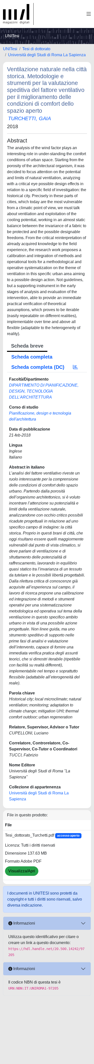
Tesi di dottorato (36, 49)
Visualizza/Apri (21, 871)
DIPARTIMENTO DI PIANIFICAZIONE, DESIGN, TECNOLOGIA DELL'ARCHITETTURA (43, 391)
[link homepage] (18, 14)
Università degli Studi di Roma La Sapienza (47, 55)
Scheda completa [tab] (31, 357)
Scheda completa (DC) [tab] (37, 367)
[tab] (75, 367)
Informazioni (23, 923)
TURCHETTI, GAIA (29, 118)
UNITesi (10, 49)
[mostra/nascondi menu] (88, 13)
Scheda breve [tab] (27, 346)
